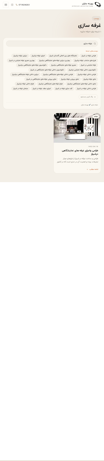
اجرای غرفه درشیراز (38, 56)
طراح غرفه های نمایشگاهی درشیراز (51, 84)
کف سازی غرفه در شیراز (63, 88)
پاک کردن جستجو (87, 97)
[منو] (6, 5)
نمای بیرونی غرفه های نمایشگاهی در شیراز (41, 79)
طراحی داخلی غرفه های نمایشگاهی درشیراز (58, 74)
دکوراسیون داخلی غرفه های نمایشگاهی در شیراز (47, 70)
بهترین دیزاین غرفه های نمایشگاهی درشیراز (54, 60)
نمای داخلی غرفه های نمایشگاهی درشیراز (81, 84)
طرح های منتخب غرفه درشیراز (85, 60)
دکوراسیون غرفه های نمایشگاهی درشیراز (32, 65)
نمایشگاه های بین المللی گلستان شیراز (63, 56)
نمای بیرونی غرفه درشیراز (70, 79)
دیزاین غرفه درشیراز (20, 56)
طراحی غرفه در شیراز (89, 56)
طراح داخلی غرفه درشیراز (25, 84)
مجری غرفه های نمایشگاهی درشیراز (63, 65)
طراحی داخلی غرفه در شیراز (86, 88)
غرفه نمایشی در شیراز (88, 65)
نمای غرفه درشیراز (89, 79)
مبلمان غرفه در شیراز (20, 88)
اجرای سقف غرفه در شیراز (42, 88)
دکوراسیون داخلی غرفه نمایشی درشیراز (82, 70)
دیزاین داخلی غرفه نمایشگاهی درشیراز (25, 74)
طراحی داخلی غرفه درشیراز (87, 74)
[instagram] (12, 4)
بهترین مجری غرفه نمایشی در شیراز (22, 60)
